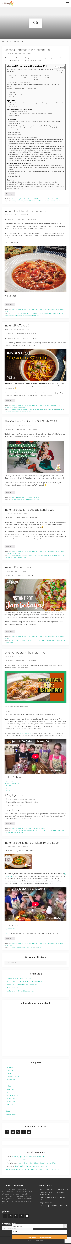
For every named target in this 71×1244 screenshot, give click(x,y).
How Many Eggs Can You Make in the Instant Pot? (28, 1157)
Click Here (5, 1201)
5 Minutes (14, 313)
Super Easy (57, 201)
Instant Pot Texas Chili (19, 325)
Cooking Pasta (26, 830)
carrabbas (20, 555)
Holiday (8, 1086)
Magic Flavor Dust (12, 988)
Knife (6, 788)
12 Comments (25, 329)
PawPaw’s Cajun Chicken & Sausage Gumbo (20, 991)
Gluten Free (27, 199)
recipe (19, 411)
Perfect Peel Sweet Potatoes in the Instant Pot (21, 985)
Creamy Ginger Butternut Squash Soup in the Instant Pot (36, 1163)
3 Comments (24, 215)
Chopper (7, 790)
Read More (9, 194)
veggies (37, 315)
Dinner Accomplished (17, 199)
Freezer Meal (27, 309)
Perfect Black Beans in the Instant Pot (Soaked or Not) (24, 982)
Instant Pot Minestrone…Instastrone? (28, 211)
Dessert (9, 1073)
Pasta (62, 830)
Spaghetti (7, 832)
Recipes (59, 199)
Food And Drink (42, 313)
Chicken (14, 947)
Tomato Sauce (20, 832)
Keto (46, 405)
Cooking (14, 201)
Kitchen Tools (13, 407)
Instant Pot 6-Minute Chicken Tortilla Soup (32, 842)
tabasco (20, 315)
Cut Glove (8, 786)
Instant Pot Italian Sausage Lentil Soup (29, 509)
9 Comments (22, 656)
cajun (13, 640)
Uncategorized (11, 1114)
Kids (43, 201)
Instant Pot (34, 199)
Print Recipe (60, 67)
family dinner (24, 201)
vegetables (25, 315)
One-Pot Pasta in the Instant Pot (25, 652)
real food (11, 315)
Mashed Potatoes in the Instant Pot (27, 50)
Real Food (9, 1105)
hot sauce (47, 640)
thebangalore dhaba (13, 1169)
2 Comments (22, 571)
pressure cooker (49, 201)
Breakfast (9, 1067)
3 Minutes (14, 830)
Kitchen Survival (52, 199)
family (22, 409)
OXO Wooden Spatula (12, 783)
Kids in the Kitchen (42, 199)
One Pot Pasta (56, 830)
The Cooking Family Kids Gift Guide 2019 (31, 421)
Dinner (18, 201)
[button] (67, 3)
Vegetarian (32, 315)
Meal (57, 313)
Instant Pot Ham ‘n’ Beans (20, 1160)
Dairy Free (9, 1070)
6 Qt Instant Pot (10, 929)
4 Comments (25, 513)
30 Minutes (15, 555)
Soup (11, 311)
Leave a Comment (27, 53)
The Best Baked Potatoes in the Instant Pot (20, 978)
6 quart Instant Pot (11, 781)
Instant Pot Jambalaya (19, 567)
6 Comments (24, 846)
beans (19, 313)
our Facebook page (26, 733)
